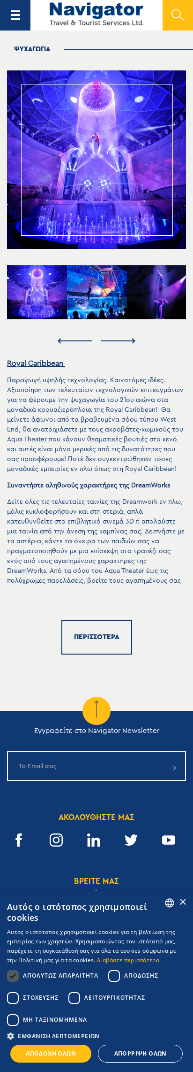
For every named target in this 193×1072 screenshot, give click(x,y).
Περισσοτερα (96, 636)
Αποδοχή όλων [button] (51, 1053)
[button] (96, 1036)
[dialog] (96, 981)
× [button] (182, 902)
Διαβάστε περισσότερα (128, 960)
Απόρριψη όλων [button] (140, 1053)
